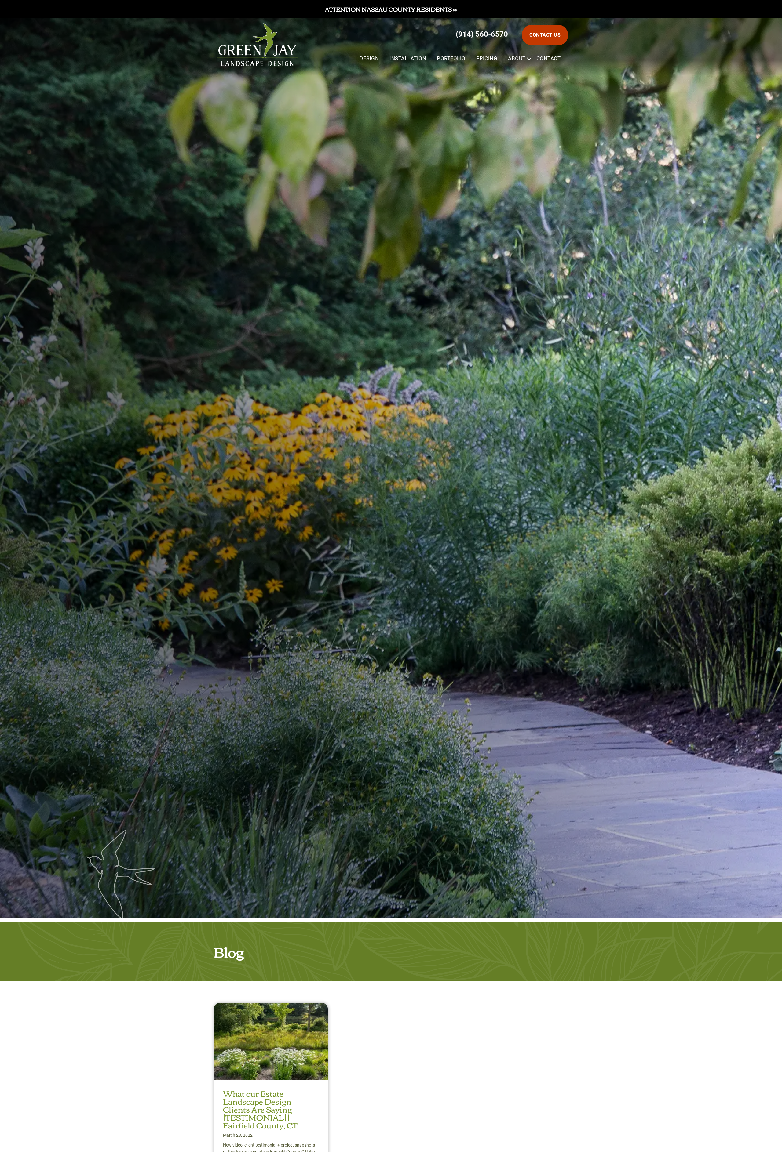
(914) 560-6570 (482, 34)
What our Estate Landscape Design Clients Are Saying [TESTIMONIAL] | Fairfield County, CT (260, 1109)
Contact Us (545, 35)
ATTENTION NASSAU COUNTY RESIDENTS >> (391, 9)
